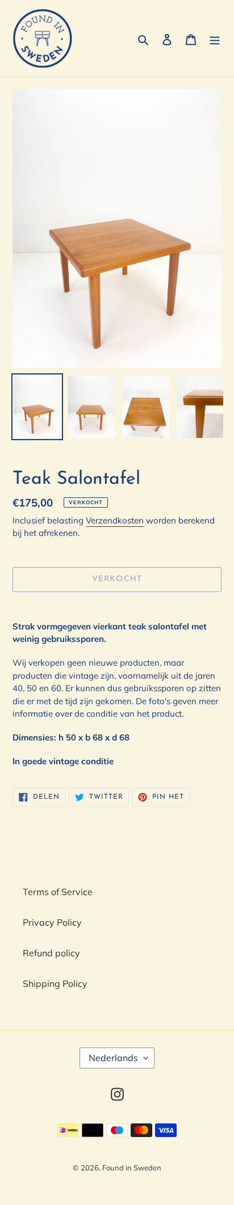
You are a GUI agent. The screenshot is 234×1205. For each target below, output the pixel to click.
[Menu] (215, 38)
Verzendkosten (115, 520)
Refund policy (51, 953)
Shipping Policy (55, 983)
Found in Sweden (131, 1167)
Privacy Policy (52, 922)
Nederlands (113, 1057)
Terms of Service (58, 891)
